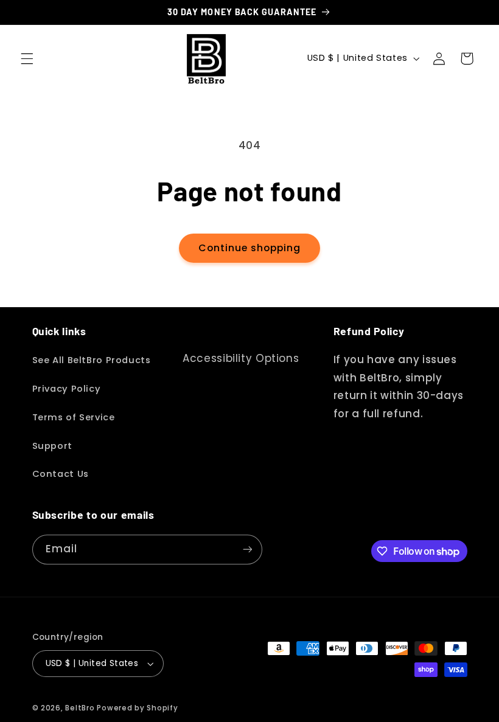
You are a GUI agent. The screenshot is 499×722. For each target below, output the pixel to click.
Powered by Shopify (137, 708)
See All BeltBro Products (91, 360)
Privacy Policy (66, 389)
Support (52, 446)
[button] (27, 58)
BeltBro (79, 708)
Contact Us (60, 474)
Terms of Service (73, 417)
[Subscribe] (247, 549)
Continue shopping (249, 248)
